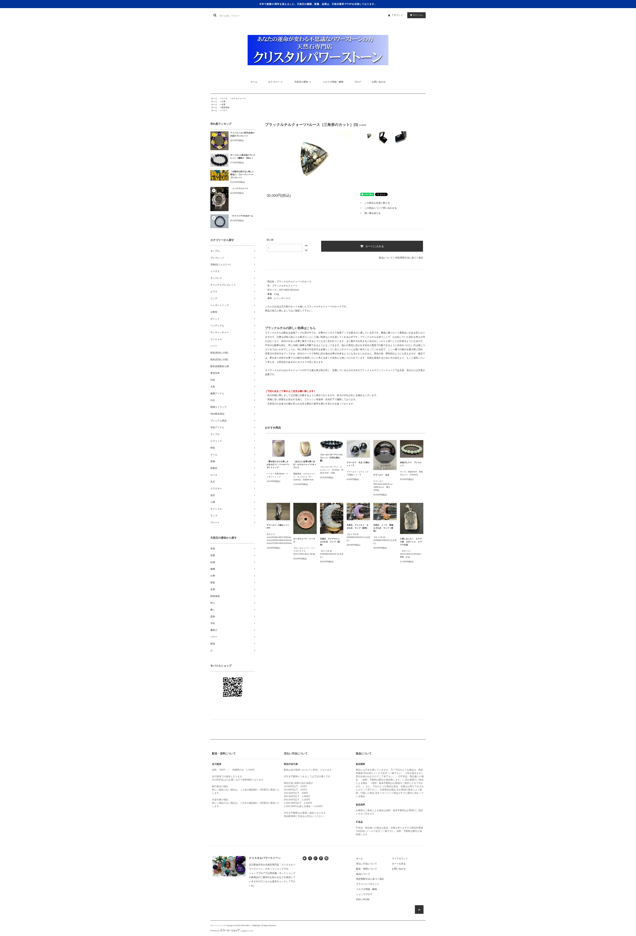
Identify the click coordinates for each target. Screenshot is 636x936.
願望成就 (225, 107)
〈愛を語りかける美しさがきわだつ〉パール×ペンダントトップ (278, 464)
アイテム (418, 15)
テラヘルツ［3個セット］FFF (278, 526)
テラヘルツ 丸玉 (381, 475)
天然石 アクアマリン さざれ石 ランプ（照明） (331, 542)
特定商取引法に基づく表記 (409, 257)
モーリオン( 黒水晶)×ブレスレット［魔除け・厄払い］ (242, 156)
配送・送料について (366, 868)
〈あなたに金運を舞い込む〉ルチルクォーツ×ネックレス (304, 464)
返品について (386, 257)
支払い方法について (366, 863)
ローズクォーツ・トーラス (304, 540)
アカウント (397, 15)
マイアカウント (400, 858)
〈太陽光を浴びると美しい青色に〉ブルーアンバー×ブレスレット (242, 174)
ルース (224, 98)
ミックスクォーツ (239, 188)
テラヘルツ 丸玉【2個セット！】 (358, 464)
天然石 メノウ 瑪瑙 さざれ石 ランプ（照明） (384, 528)
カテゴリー (274, 81)
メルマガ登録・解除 (333, 81)
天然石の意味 (301, 81)
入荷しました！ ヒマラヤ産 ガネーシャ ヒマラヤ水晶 (411, 542)
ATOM (366, 899)
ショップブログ (364, 894)
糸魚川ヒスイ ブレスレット (411, 464)
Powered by (214, 931)
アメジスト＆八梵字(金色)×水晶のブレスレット (242, 134)
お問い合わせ (379, 81)
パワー (224, 110)
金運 (223, 104)
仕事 (223, 101)
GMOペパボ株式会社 (253, 925)
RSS (358, 899)
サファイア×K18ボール (241, 216)
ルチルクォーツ (239, 98)
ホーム (253, 81)
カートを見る (399, 863)
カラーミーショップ (217, 925)
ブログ (357, 81)
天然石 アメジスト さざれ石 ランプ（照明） (358, 526)
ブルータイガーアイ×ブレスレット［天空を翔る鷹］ (331, 458)
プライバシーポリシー (367, 884)
